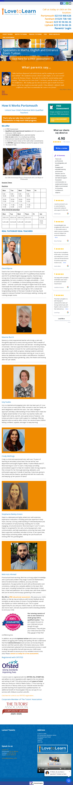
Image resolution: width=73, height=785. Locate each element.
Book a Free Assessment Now (59, 115)
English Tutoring (35, 34)
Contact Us (5, 745)
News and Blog (54, 34)
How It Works (8, 34)
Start (3, 86)
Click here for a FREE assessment (31, 58)
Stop (3, 88)
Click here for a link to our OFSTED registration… (18, 691)
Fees (45, 34)
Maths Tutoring (21, 34)
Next (3, 89)
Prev (6, 89)
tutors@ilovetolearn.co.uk (9, 753)
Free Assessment (9, 37)
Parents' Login (63, 28)
